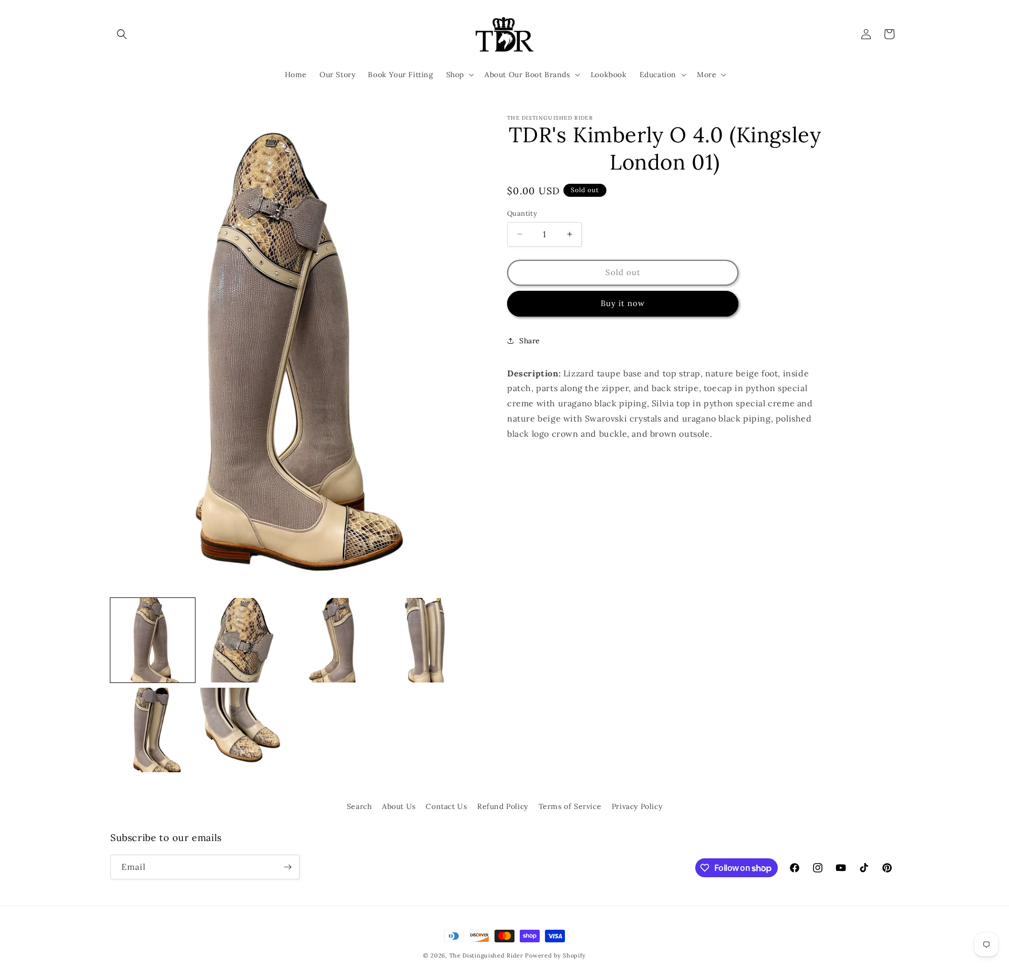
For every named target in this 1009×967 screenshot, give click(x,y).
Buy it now (623, 303)
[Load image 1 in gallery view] (152, 640)
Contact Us (446, 806)
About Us (399, 806)
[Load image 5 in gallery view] (152, 730)
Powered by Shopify (555, 955)
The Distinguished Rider (486, 955)
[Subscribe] (287, 867)
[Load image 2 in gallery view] (242, 640)
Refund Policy (502, 806)
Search (359, 806)
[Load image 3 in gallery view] (333, 640)
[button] (121, 34)
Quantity (522, 213)
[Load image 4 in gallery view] (422, 640)
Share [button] (529, 340)
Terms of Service (570, 806)
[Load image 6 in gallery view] (242, 730)
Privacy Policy (637, 806)
